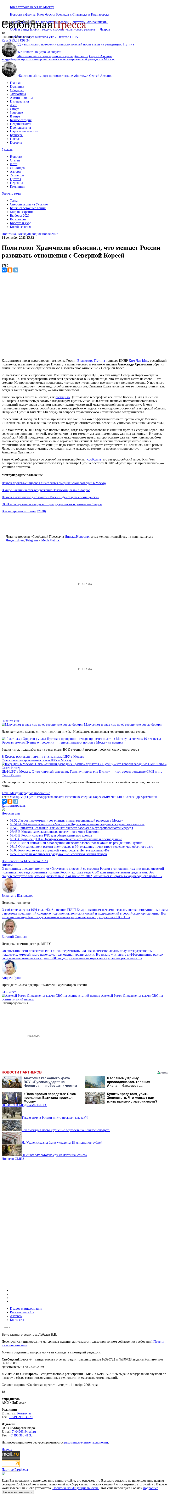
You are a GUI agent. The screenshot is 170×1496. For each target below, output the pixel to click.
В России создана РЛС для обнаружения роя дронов (51, 835)
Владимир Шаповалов (17, 895)
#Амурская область (50, 797)
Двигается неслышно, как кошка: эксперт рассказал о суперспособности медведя (71, 828)
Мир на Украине (21, 212)
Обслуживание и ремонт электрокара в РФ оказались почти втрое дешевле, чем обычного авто (81, 846)
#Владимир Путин (23, 797)
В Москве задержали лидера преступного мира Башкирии (55, 831)
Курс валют (18, 219)
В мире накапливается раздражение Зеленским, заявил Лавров (46, 490)
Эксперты (17, 175)
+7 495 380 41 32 (21, 1435)
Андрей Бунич (12, 977)
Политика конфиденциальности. (75, 1488)
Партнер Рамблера (15, 1469)
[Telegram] (15, 269)
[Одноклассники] (9, 269)
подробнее (150, 1488)
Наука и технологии (24, 131)
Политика (17, 86)
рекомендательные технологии (86, 1442)
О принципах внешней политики (25, 868)
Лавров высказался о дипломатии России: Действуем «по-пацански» (50, 497)
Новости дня (11, 813)
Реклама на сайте (22, 1312)
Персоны (16, 182)
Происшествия (20, 127)
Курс (5, 40)
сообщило (63, 397)
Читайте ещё (10, 721)
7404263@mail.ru (24, 1431)
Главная (15, 82)
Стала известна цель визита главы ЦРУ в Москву (37, 760)
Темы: (14, 200)
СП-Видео (17, 168)
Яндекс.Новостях (77, 536)
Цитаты (15, 179)
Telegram (32, 540)
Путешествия (19, 101)
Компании (17, 186)
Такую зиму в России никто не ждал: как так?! (55, 1117)
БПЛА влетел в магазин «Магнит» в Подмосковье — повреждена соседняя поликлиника (77, 824)
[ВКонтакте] (4, 269)
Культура (16, 135)
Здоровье (16, 112)
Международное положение (38, 234)
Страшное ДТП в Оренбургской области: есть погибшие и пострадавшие (66, 839)
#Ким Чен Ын (112, 797)
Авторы (15, 171)
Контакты (17, 1319)
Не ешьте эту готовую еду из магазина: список (54, 1155)
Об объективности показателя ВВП (27, 951)
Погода (15, 138)
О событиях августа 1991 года (23, 909)
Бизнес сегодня (21, 120)
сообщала (94, 459)
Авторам (16, 1316)
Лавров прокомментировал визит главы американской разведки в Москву (62, 59)
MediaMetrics (50, 540)
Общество (17, 90)
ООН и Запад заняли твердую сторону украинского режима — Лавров (52, 504)
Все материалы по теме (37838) (24, 511)
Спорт (14, 109)
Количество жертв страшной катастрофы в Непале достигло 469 (59, 850)
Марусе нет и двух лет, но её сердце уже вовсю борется (123, 724)
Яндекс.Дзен (15, 540)
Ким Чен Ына (138, 360)
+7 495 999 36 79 (21, 1417)
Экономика (18, 94)
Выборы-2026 (19, 215)
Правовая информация (26, 1308)
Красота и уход (20, 223)
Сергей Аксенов (100, 56)
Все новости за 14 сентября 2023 (25, 861)
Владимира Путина (91, 360)
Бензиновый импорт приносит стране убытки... (52, 56)
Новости (16, 156)
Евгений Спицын (14, 936)
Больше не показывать (17, 1492)
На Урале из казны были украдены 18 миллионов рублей (62, 1142)
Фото (13, 164)
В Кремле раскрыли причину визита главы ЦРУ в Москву (43, 756)
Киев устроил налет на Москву (32, 7)
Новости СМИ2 (13, 1158)
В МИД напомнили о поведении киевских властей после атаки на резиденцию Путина (76, 843)
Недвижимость (20, 124)
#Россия (70, 797)
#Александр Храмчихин (140, 797)
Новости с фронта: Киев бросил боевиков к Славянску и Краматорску (59, 14)
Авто (13, 105)
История (16, 142)
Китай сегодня (20, 226)
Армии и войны (21, 97)
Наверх (7, 1449)
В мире (15, 116)
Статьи (15, 160)
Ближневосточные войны (28, 208)
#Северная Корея (89, 797)
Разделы (7, 149)
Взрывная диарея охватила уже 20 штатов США (44, 37)
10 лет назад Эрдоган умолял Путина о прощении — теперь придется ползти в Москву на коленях (81, 740)
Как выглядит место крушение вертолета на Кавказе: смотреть (66, 1130)
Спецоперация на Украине (29, 204)
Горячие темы (11, 193)
